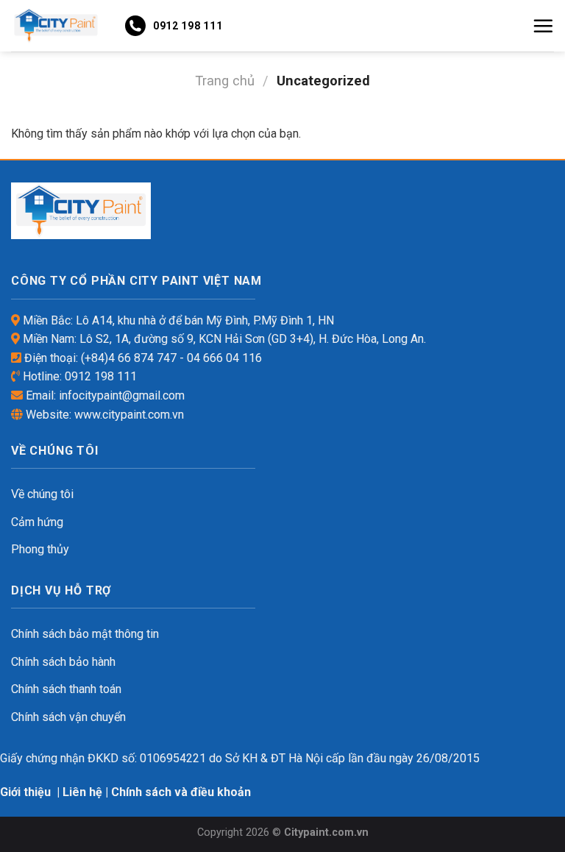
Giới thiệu (25, 792)
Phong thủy (40, 549)
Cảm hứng (37, 522)
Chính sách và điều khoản (181, 792)
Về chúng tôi (42, 494)
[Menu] (543, 25)
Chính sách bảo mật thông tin (85, 634)
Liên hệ (82, 792)
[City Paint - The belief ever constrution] (56, 25)
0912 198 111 (187, 26)
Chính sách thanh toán (66, 689)
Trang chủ (225, 80)
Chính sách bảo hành (63, 662)
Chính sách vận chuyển (68, 717)
